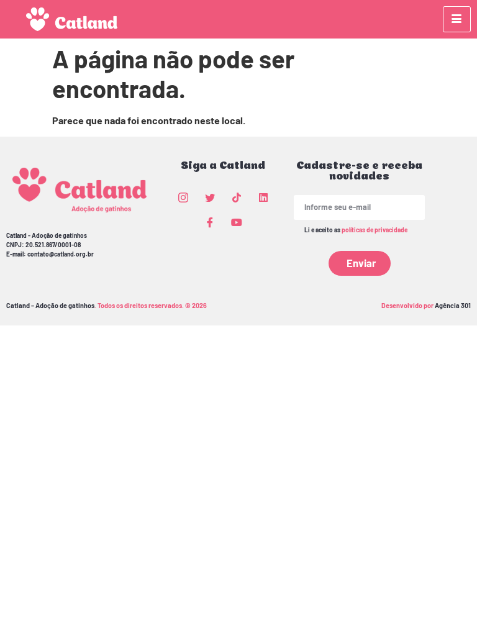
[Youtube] (236, 221)
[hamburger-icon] (457, 19)
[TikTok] (236, 197)
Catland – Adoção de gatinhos (50, 305)
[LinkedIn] (263, 197)
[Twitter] (210, 197)
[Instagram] (183, 197)
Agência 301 (453, 305)
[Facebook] (210, 221)
